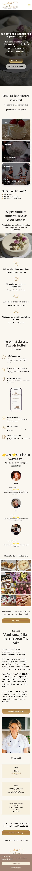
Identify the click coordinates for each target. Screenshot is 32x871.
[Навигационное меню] (29, 5)
